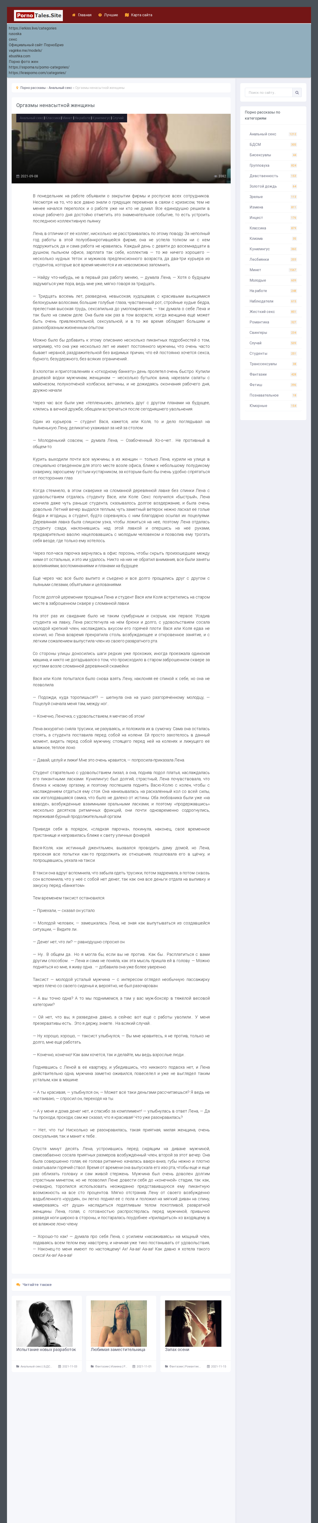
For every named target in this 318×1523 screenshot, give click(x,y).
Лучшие (111, 15)
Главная (84, 15)
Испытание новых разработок (46, 1349)
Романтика (273, 322)
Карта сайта (141, 15)
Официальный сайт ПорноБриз (36, 45)
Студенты (273, 353)
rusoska (15, 34)
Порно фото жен (23, 61)
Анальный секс (31, 118)
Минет (67, 118)
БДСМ (273, 144)
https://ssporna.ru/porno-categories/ (39, 67)
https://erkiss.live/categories (33, 28)
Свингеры (273, 332)
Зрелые (273, 197)
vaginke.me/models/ (25, 50)
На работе (82, 118)
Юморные (273, 406)
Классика (52, 118)
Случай (118, 118)
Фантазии (273, 374)
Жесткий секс (273, 311)
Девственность (273, 176)
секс (13, 39)
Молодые (273, 280)
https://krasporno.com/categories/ (37, 73)
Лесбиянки (273, 259)
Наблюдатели (273, 301)
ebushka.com (19, 56)
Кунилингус (101, 118)
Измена (273, 207)
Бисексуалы (273, 155)
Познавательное (273, 395)
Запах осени (177, 1349)
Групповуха (273, 165)
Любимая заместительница (118, 1349)
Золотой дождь (273, 186)
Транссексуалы (273, 364)
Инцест (273, 217)
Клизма (273, 238)
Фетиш (273, 385)
